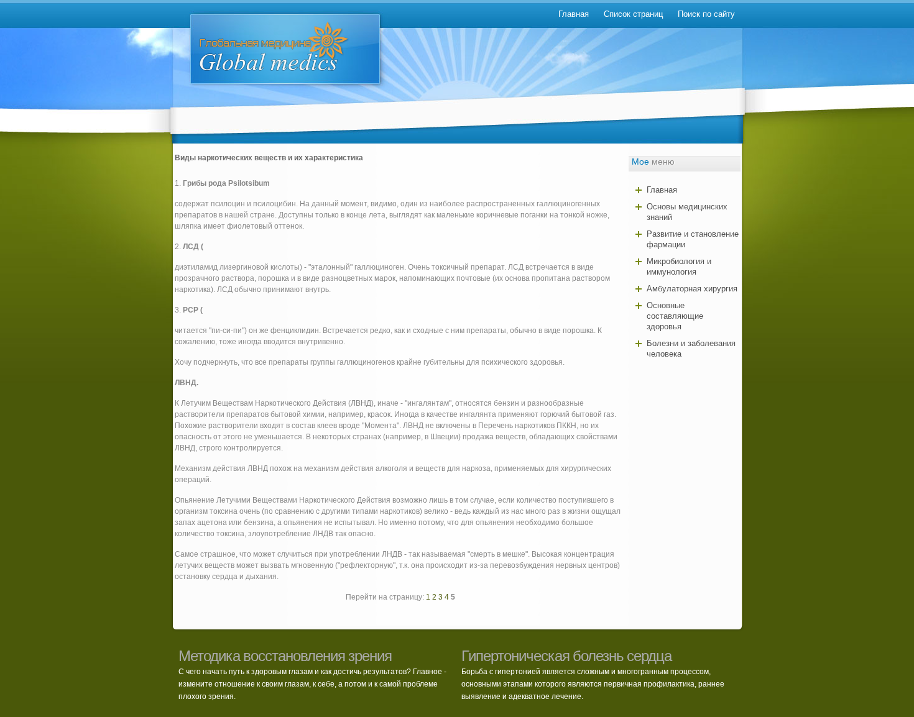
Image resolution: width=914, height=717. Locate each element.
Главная (573, 14)
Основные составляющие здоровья (675, 316)
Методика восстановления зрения (285, 656)
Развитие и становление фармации (693, 239)
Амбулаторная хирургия (692, 288)
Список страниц (633, 14)
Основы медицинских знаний (687, 212)
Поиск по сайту (706, 14)
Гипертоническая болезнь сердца (566, 656)
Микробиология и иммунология (679, 266)
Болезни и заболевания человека (691, 348)
